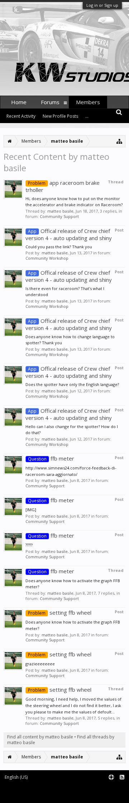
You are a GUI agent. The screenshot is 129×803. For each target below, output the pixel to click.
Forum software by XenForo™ (30, 794)
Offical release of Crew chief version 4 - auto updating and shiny (68, 234)
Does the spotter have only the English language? (72, 384)
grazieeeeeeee (40, 663)
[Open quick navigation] (119, 141)
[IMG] (30, 509)
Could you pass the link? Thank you (58, 246)
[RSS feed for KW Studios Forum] (122, 777)
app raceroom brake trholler (62, 186)
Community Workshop (46, 258)
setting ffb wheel (59, 612)
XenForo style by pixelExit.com (92, 794)
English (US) (16, 777)
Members (88, 102)
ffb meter (51, 458)
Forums (50, 102)
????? (29, 545)
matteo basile (60, 211)
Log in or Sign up (102, 5)
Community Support (59, 216)
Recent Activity (20, 116)
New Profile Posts (60, 116)
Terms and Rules (111, 789)
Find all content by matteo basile (40, 737)
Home (19, 102)
